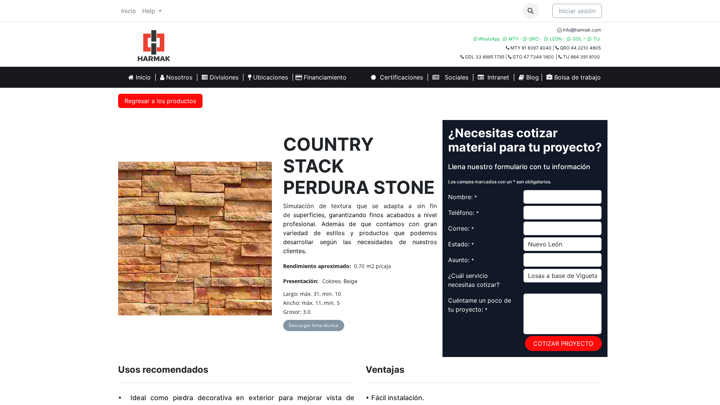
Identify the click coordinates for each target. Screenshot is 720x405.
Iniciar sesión (577, 11)
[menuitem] (128, 10)
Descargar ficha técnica (313, 325)
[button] (530, 11)
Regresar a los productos (160, 101)
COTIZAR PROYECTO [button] (563, 343)
